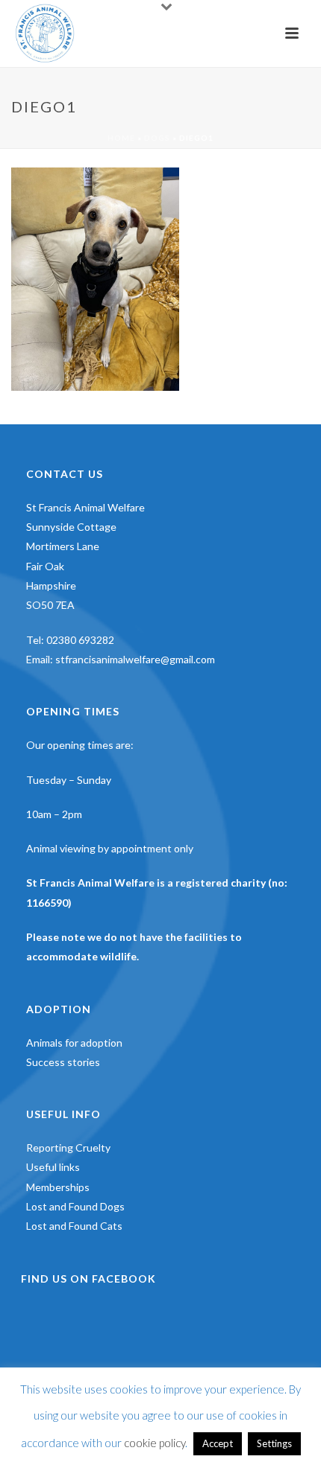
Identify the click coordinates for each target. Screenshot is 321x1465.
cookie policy (154, 1442)
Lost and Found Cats (74, 1225)
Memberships (58, 1187)
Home (121, 137)
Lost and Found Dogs (75, 1206)
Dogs (157, 137)
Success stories (63, 1062)
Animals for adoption (74, 1042)
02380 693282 (80, 639)
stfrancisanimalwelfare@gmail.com (135, 659)
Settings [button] (274, 1443)
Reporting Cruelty (68, 1147)
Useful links (53, 1167)
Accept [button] (217, 1443)
